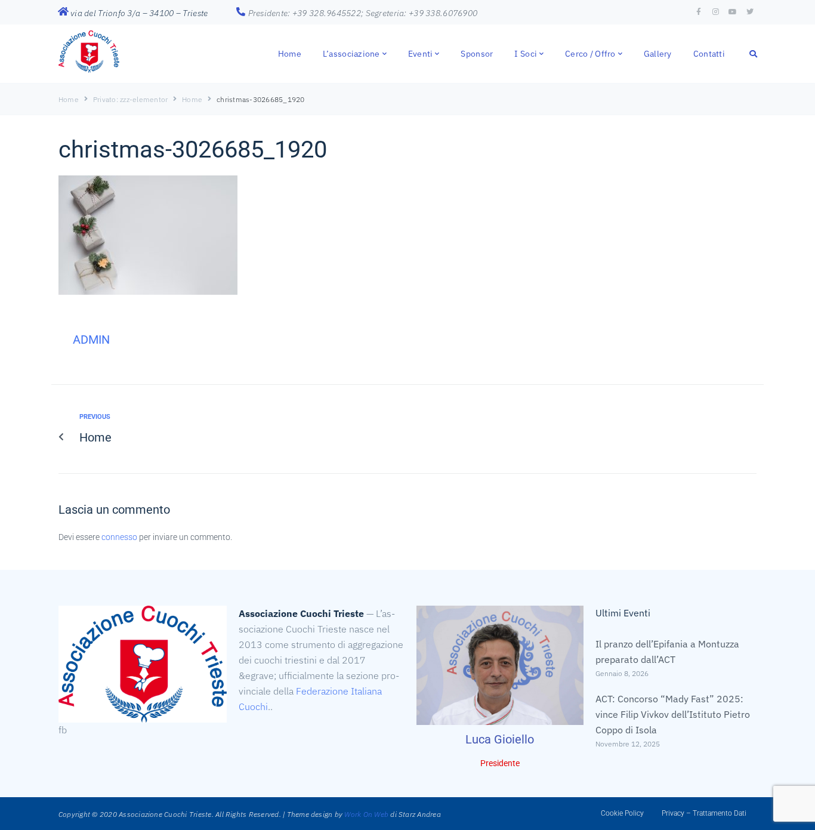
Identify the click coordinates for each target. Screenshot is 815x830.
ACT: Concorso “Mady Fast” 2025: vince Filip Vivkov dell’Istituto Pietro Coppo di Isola (672, 714)
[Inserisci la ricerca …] (753, 53)
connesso (119, 537)
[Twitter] (750, 12)
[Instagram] (716, 12)
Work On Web (366, 814)
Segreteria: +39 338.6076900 (422, 13)
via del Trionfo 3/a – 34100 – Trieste (139, 13)
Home (68, 99)
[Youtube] (732, 12)
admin (91, 339)
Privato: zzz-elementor (130, 99)
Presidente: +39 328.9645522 (305, 13)
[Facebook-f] (698, 12)
